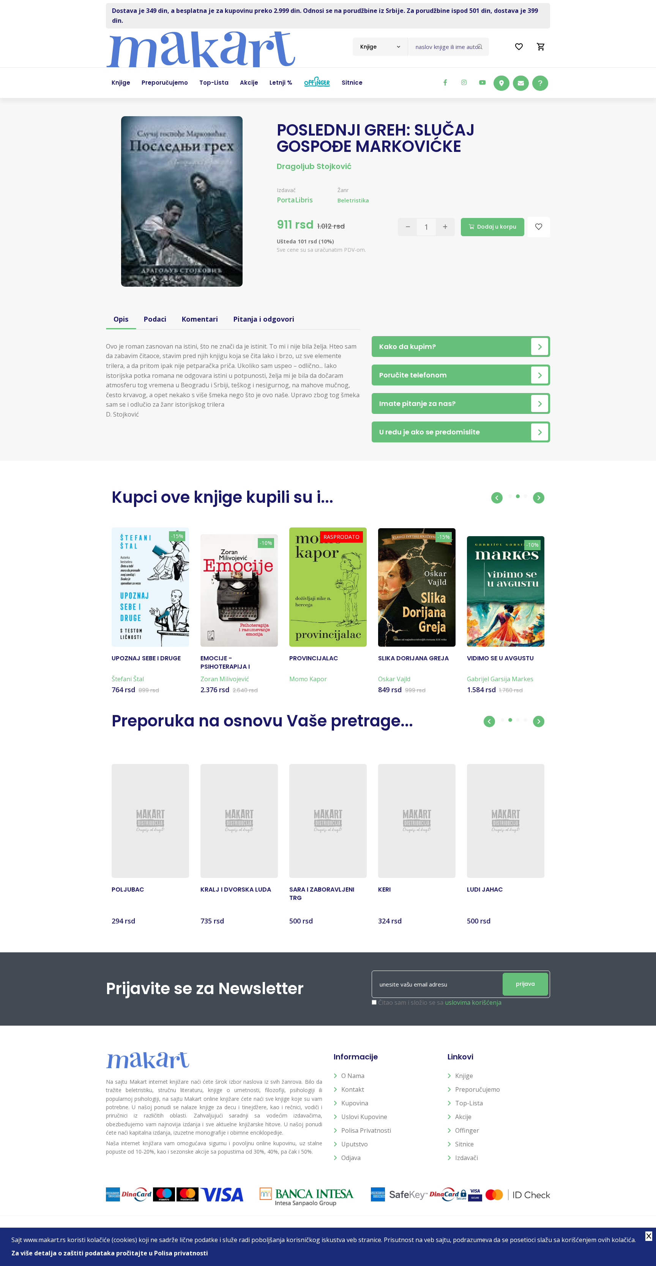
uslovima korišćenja (473, 1002)
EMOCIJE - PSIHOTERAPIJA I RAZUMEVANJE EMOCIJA (236, 662)
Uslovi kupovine (364, 1117)
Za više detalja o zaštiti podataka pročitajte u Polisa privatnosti (109, 1253)
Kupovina (354, 1103)
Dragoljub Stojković (314, 166)
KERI (384, 890)
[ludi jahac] (505, 821)
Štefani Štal (128, 679)
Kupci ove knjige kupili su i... (222, 497)
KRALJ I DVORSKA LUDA (235, 890)
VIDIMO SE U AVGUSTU (500, 658)
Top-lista (469, 1103)
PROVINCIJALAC (313, 658)
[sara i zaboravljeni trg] (328, 821)
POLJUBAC (128, 890)
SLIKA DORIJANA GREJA (413, 658)
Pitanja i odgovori (263, 319)
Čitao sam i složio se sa (439, 1002)
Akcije (463, 1117)
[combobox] (380, 47)
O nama (352, 1076)
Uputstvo (354, 1144)
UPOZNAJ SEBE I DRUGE (146, 658)
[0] (541, 47)
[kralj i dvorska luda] (239, 821)
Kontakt (352, 1089)
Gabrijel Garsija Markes (500, 679)
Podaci (155, 319)
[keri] (417, 821)
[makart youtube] (482, 82)
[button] (497, 498)
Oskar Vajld (394, 679)
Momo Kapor (308, 679)
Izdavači (466, 1158)
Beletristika (353, 200)
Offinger (467, 1130)
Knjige (464, 1076)
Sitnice (464, 1144)
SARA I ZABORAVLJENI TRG (321, 894)
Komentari (199, 319)
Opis (121, 319)
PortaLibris (295, 199)
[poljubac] (150, 821)
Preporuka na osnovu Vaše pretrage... (262, 721)
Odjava (351, 1158)
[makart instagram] (464, 82)
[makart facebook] (445, 82)
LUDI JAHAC (485, 890)
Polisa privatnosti (366, 1130)
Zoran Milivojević (224, 679)
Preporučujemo (477, 1089)
